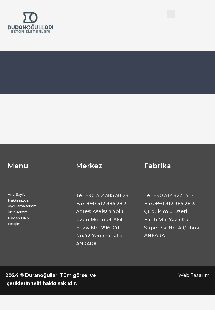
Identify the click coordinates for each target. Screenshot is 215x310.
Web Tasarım (194, 275)
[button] (171, 14)
